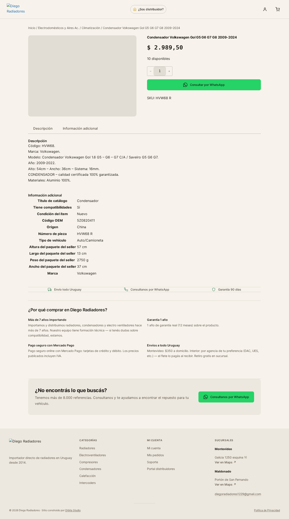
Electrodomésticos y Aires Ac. (58, 28)
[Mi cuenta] (265, 9)
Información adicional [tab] (80, 128)
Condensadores (90, 469)
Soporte (152, 462)
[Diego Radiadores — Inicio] (21, 9)
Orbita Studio (73, 510)
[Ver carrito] (277, 9)
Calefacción (87, 476)
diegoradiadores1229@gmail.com (238, 494)
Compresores (88, 462)
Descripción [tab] (43, 128)
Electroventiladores (92, 455)
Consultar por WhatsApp (207, 84)
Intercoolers (87, 483)
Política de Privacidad (267, 510)
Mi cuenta (154, 448)
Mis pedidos (155, 455)
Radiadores (87, 448)
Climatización (91, 28)
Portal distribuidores (161, 469)
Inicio (31, 28)
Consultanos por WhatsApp (229, 397)
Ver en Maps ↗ (225, 462)
